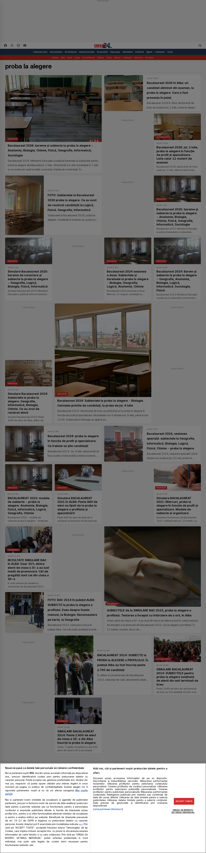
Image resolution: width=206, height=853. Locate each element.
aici (81, 824)
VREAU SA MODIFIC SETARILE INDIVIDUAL (182, 811)
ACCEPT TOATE (184, 801)
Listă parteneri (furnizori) (108, 809)
